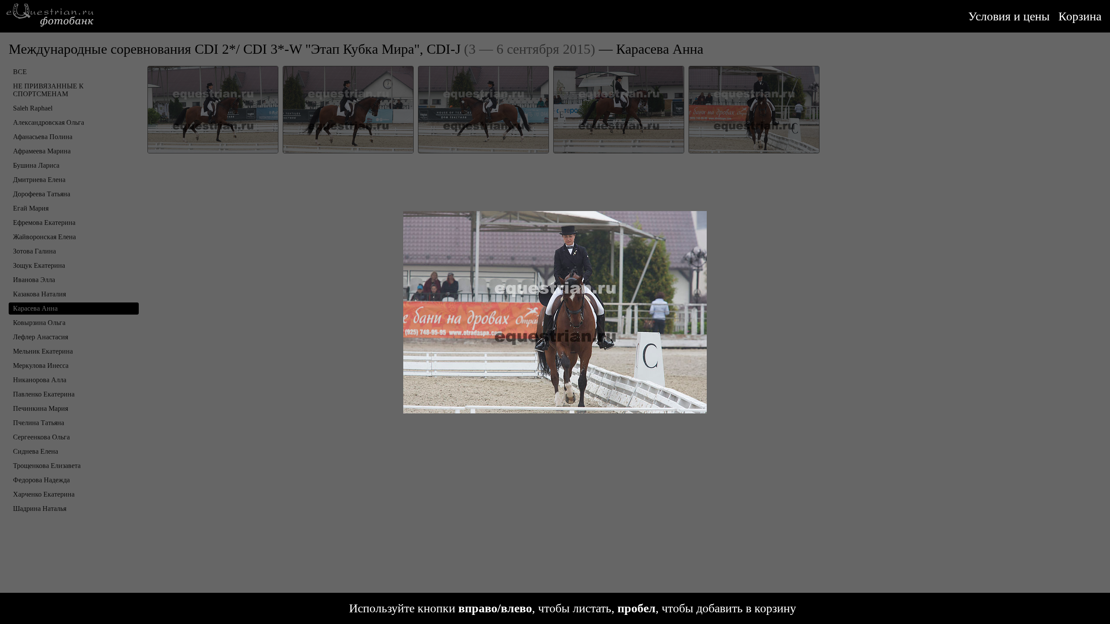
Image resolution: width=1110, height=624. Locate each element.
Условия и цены (1009, 16)
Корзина (1079, 16)
